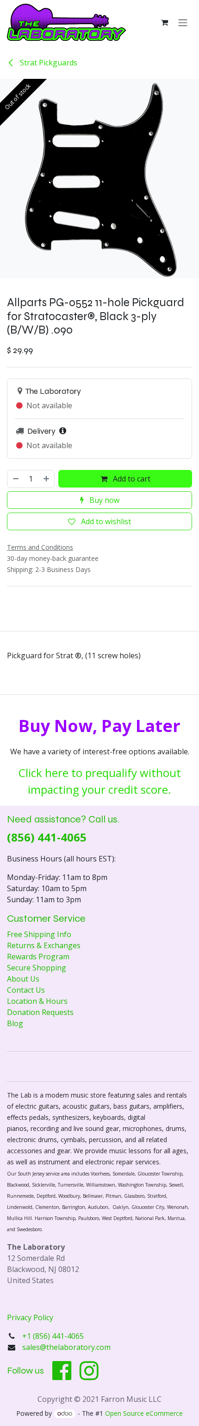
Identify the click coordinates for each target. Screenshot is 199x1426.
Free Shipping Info (39, 934)
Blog (15, 1023)
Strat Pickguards (47, 63)
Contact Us (26, 990)
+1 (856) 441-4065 (54, 1336)
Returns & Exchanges (44, 945)
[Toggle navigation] (183, 22)
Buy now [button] (103, 500)
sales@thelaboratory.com (66, 1347)
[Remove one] (15, 478)
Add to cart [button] (130, 479)
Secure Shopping (36, 968)
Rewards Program (38, 956)
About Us (23, 979)
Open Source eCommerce (144, 1413)
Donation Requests (40, 1012)
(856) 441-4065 (47, 837)
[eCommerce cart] (164, 22)
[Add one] (47, 478)
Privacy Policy (30, 1317)
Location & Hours (37, 1001)
